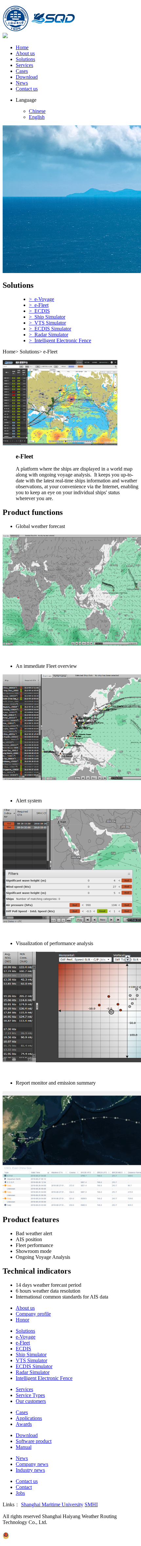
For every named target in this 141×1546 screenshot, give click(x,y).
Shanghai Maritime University (52, 1504)
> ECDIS (39, 311)
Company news (32, 1464)
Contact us (27, 89)
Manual (23, 1447)
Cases (22, 71)
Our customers (31, 1401)
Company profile (33, 1314)
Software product (33, 1441)
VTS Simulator (31, 1360)
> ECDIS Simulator (50, 328)
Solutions (25, 59)
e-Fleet (23, 1342)
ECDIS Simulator (34, 1366)
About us (25, 53)
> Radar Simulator (48, 334)
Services (24, 65)
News (22, 83)
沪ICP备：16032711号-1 (30, 1528)
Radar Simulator (33, 1372)
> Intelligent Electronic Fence (60, 340)
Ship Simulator (31, 1354)
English (37, 117)
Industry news (30, 1470)
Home (22, 47)
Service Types (30, 1395)
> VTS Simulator (47, 323)
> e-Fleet (39, 305)
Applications (29, 1418)
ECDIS (23, 1348)
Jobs (20, 1493)
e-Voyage (25, 1337)
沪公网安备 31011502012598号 (44, 1537)
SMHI (91, 1504)
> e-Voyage (41, 299)
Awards (24, 1424)
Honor (22, 1320)
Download (27, 77)
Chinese (37, 111)
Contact (24, 1487)
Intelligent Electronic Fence (44, 1378)
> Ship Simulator (47, 317)
